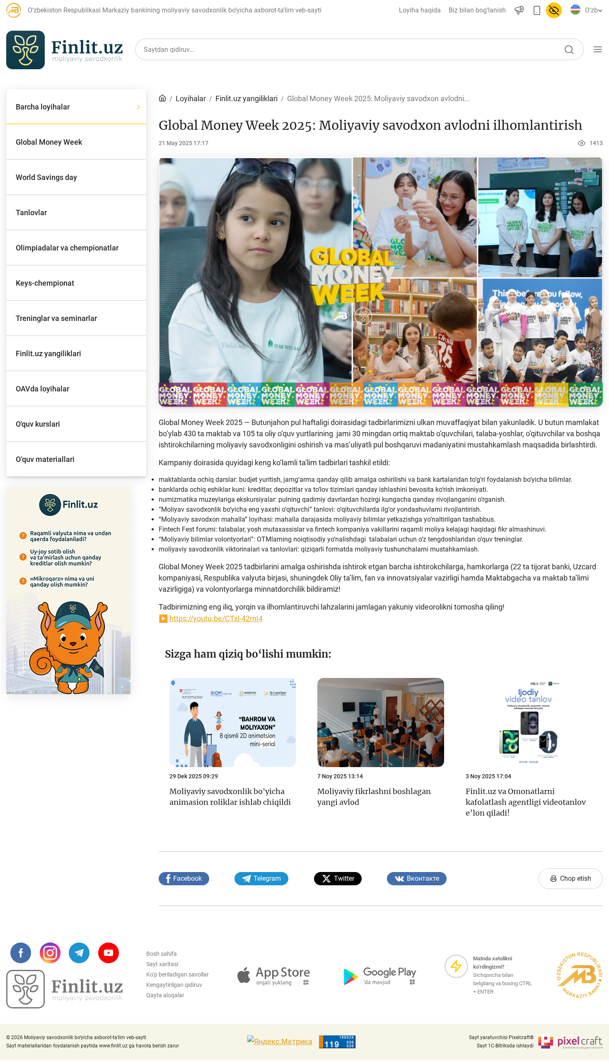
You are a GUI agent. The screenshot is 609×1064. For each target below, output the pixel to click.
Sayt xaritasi (162, 964)
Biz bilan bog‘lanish (477, 10)
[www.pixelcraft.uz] (570, 1041)
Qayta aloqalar (165, 995)
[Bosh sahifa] (162, 98)
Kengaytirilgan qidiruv (174, 984)
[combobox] (592, 10)
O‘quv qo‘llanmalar (511, 88)
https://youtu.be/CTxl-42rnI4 (216, 618)
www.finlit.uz (113, 1046)
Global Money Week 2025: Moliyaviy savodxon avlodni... (378, 98)
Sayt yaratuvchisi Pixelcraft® (501, 1037)
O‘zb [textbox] (591, 10)
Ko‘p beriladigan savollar (177, 974)
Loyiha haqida (420, 10)
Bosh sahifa (161, 953)
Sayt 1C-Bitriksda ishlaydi (505, 1046)
